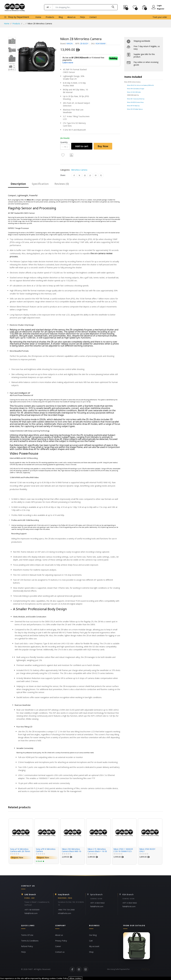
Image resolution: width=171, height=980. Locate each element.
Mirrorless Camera (79, 170)
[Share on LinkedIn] (85, 175)
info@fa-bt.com (64, 913)
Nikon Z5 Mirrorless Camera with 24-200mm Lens (147, 850)
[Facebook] (72, 969)
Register (160, 9)
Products (50, 17)
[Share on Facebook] (74, 175)
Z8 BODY (84, 43)
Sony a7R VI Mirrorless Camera (20, 850)
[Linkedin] (85, 969)
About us (71, 17)
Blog (61, 17)
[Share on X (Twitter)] (79, 175)
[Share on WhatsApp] (90, 175)
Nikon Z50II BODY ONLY (121, 850)
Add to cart (81, 146)
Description (18, 184)
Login (159, 5)
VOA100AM (100, 43)
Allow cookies (75, 978)
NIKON (69, 43)
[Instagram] (79, 969)
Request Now (17, 857)
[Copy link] (101, 175)
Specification (40, 184)
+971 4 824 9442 (97, 903)
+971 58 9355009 (31, 909)
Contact (93, 17)
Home (38, 17)
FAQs (82, 17)
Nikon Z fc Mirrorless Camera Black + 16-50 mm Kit (71, 850)
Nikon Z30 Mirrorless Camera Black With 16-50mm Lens (46, 850)
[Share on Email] (96, 175)
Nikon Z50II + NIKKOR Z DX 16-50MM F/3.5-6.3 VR (97, 850)
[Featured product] (136, 945)
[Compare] (71, 155)
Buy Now (103, 146)
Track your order (160, 17)
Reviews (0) (62, 184)
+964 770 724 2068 (66, 909)
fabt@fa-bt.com (31, 913)
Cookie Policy (62, 978)
